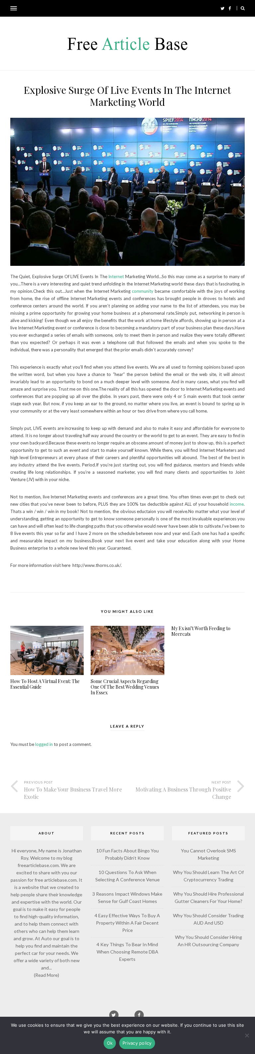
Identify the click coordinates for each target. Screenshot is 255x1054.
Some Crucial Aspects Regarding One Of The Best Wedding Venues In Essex (125, 687)
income (237, 504)
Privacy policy (137, 1043)
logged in (44, 744)
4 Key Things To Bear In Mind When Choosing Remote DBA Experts (127, 952)
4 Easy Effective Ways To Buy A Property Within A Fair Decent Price (127, 923)
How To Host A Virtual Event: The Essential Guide (45, 684)
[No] (246, 1035)
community (142, 291)
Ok (110, 1043)
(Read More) (46, 975)
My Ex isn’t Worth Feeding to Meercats (200, 631)
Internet (116, 276)
